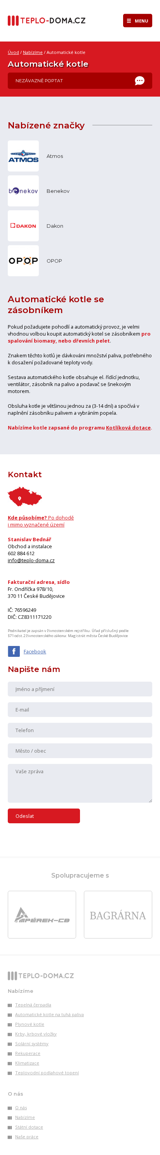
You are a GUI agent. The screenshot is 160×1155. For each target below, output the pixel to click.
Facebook (35, 651)
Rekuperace (27, 1053)
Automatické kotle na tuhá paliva (49, 1014)
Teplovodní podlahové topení (47, 1072)
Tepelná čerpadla (33, 1005)
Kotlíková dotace (128, 427)
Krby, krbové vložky (36, 1034)
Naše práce (26, 1136)
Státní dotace (29, 1127)
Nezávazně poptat (39, 80)
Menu (141, 21)
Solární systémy (32, 1043)
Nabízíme (33, 52)
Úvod (13, 52)
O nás (21, 1107)
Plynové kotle (29, 1024)
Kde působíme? (41, 521)
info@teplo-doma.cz (31, 560)
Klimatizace (27, 1063)
